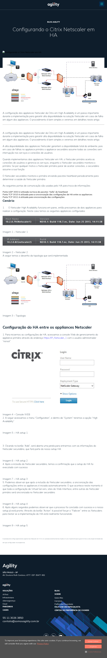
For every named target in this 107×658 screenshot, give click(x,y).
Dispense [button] (93, 647)
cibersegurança (9, 601)
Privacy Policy (43, 643)
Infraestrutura (8, 598)
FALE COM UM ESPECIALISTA (67, 607)
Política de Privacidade (64, 604)
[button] (93, 652)
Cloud (5, 604)
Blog (57, 591)
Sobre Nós (59, 598)
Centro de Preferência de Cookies (72, 610)
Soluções (8, 591)
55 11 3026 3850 (13, 617)
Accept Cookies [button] (93, 641)
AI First (5, 594)
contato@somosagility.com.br (21, 621)
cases (5, 610)
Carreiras (58, 601)
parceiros (8, 607)
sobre (58, 594)
